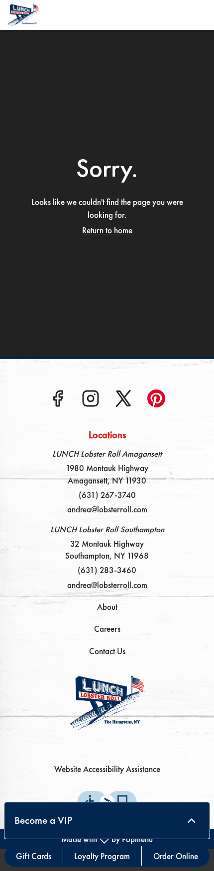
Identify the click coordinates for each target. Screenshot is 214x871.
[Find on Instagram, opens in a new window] (91, 401)
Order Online (175, 856)
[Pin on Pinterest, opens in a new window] (156, 401)
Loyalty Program (102, 856)
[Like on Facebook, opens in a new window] (58, 401)
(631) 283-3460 (107, 570)
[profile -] (176, 14)
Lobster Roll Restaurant (107, 702)
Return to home (107, 230)
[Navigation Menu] (201, 14)
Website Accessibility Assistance (107, 769)
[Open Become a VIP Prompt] (191, 820)
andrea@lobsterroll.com (107, 509)
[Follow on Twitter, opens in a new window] (123, 401)
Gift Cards (33, 856)
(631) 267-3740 (107, 494)
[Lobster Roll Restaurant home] (52, 14)
